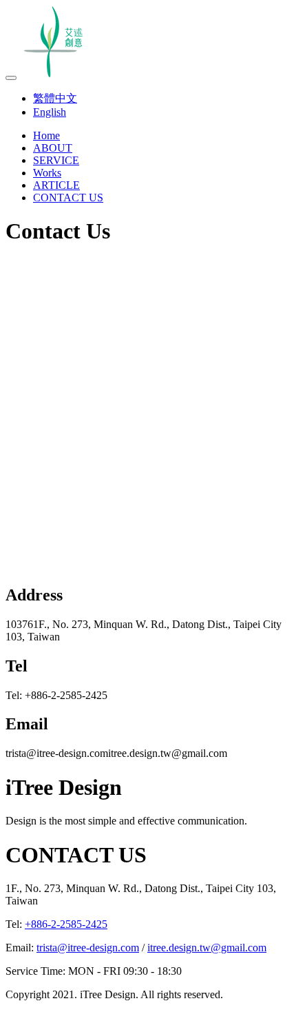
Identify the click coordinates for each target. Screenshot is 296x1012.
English (49, 112)
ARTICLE (56, 185)
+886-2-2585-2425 (66, 924)
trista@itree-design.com (87, 947)
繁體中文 (55, 98)
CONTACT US (68, 197)
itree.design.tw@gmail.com (206, 947)
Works (47, 173)
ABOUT (52, 148)
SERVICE (56, 160)
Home (46, 135)
